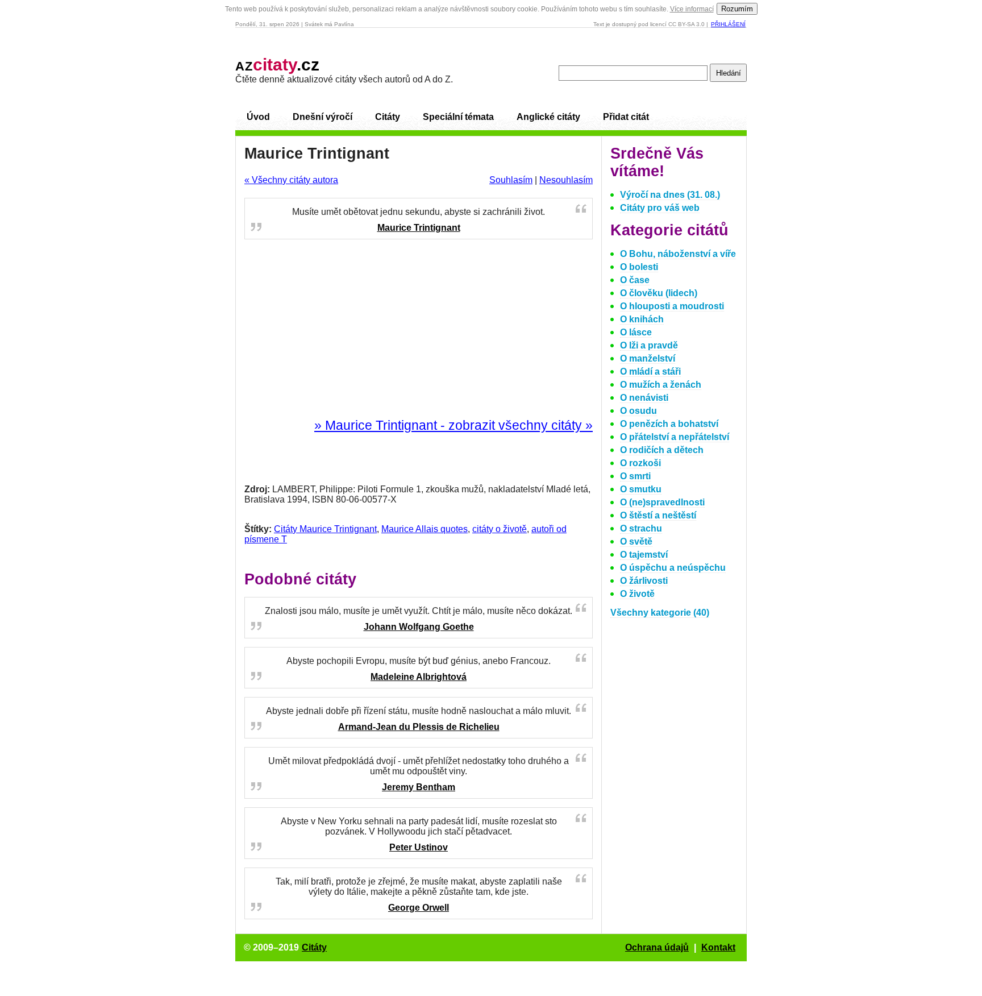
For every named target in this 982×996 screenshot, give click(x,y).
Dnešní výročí (322, 117)
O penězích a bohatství (669, 424)
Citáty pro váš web (660, 208)
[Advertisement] (418, 329)
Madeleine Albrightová (419, 677)
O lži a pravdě (649, 345)
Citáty (387, 117)
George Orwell (418, 907)
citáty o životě (499, 529)
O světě (636, 541)
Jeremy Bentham (418, 787)
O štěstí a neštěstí (658, 515)
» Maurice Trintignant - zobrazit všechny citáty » (453, 425)
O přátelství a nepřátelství (674, 437)
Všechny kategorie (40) (659, 612)
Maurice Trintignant (418, 228)
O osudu (638, 411)
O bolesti (639, 267)
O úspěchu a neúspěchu (673, 567)
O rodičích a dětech (662, 450)
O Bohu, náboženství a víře (678, 254)
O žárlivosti (644, 581)
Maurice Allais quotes (424, 529)
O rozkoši (640, 463)
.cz (277, 64)
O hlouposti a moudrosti (672, 306)
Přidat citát (626, 117)
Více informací (692, 9)
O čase (635, 280)
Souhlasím (510, 180)
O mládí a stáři (650, 371)
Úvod (258, 117)
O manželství (647, 358)
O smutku (640, 489)
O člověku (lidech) (658, 293)
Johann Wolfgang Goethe (419, 627)
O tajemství (644, 554)
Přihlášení (728, 24)
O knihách (642, 319)
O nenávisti (644, 397)
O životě (637, 594)
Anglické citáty (548, 117)
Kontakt (718, 947)
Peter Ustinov (418, 847)
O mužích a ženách (660, 384)
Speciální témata (458, 117)
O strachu (641, 528)
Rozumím (737, 9)
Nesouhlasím (566, 180)
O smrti (635, 476)
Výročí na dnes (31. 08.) (670, 195)
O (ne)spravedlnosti (662, 502)
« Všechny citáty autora (291, 180)
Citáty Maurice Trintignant (325, 529)
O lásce (636, 332)
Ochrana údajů (657, 947)
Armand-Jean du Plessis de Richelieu (419, 727)
